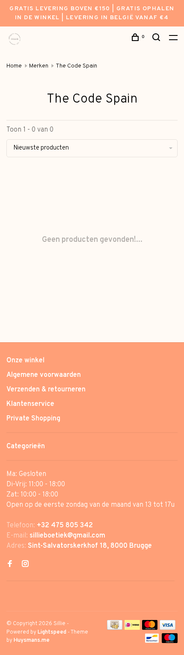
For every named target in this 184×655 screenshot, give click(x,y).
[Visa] (167, 628)
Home (14, 66)
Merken (38, 66)
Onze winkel (25, 360)
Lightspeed (52, 632)
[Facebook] (9, 565)
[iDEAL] (132, 628)
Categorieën (25, 446)
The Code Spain (76, 66)
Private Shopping (33, 418)
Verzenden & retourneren (46, 389)
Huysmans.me (32, 640)
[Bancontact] (152, 641)
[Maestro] (170, 641)
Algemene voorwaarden (43, 375)
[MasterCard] (150, 628)
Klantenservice (30, 404)
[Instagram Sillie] (25, 565)
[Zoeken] (157, 39)
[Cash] (114, 628)
